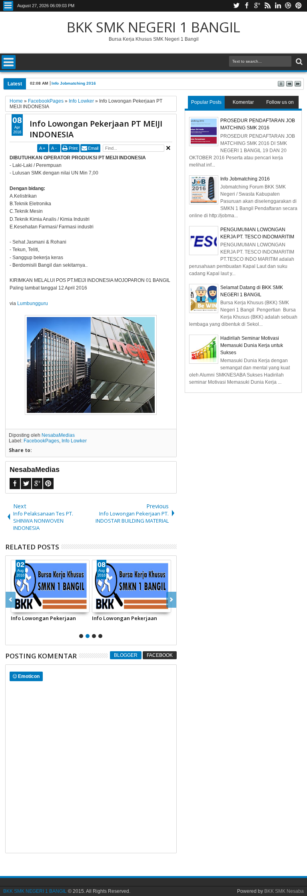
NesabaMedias (58, 435)
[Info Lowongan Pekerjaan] (50, 586)
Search (298, 61)
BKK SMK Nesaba (284, 891)
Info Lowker (74, 441)
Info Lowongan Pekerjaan (43, 618)
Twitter (236, 6)
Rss (267, 6)
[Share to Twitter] (26, 606)
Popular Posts (206, 102)
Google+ (257, 6)
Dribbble (288, 6)
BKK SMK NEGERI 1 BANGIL (153, 27)
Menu (8, 6)
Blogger (126, 655)
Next (11, 600)
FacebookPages (41, 441)
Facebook (246, 6)
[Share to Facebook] (17, 606)
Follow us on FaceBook (280, 104)
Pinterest (298, 6)
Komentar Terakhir (243, 104)
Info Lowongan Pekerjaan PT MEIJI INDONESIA (96, 129)
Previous (171, 600)
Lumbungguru (32, 303)
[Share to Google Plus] (35, 606)
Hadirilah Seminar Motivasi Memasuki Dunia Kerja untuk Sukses (251, 345)
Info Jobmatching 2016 (74, 83)
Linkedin (278, 6)
